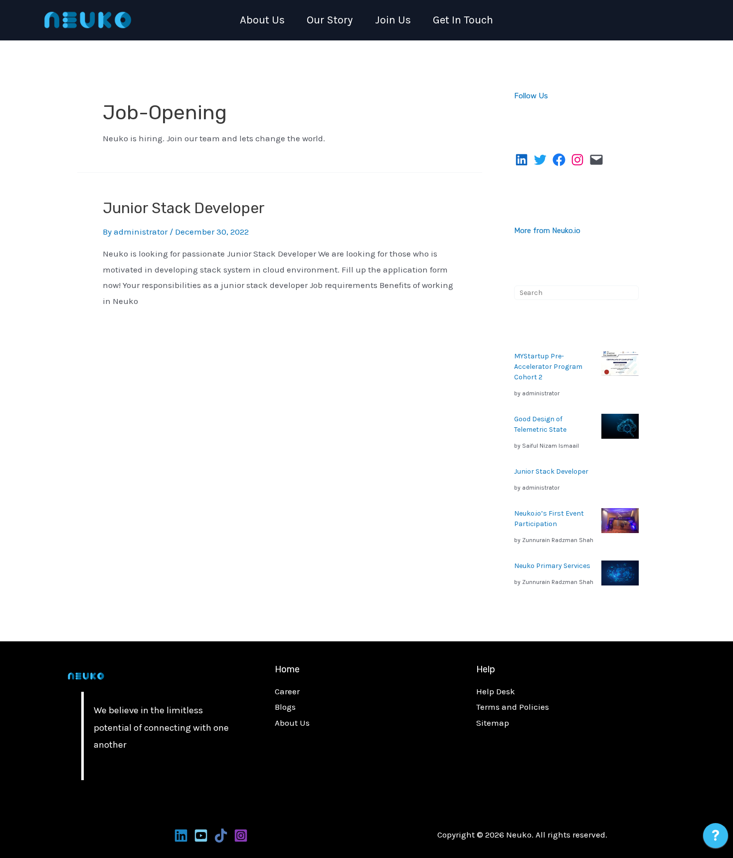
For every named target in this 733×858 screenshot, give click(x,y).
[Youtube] (201, 836)
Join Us (393, 19)
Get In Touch (463, 19)
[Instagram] (241, 836)
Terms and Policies (512, 707)
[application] (715, 838)
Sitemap (492, 723)
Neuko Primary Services (552, 566)
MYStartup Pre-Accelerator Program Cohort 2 (548, 366)
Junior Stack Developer (184, 208)
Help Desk (495, 691)
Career (287, 691)
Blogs (285, 707)
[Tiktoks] (221, 836)
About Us (262, 19)
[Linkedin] (181, 836)
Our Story (330, 19)
